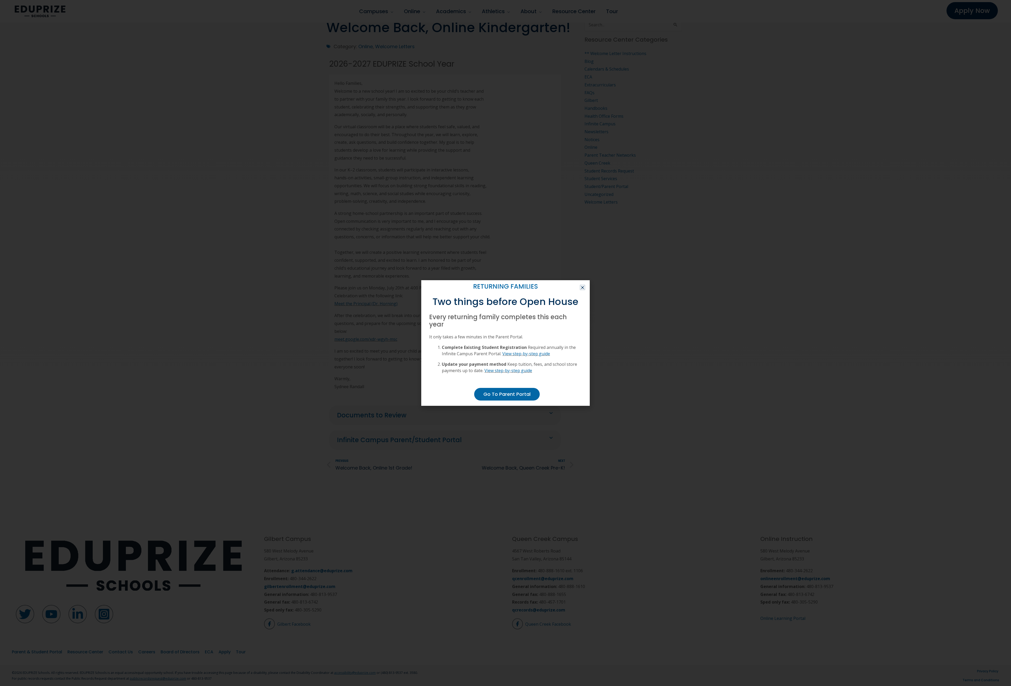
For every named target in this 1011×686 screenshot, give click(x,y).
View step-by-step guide (526, 354)
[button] (582, 287)
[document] (505, 343)
